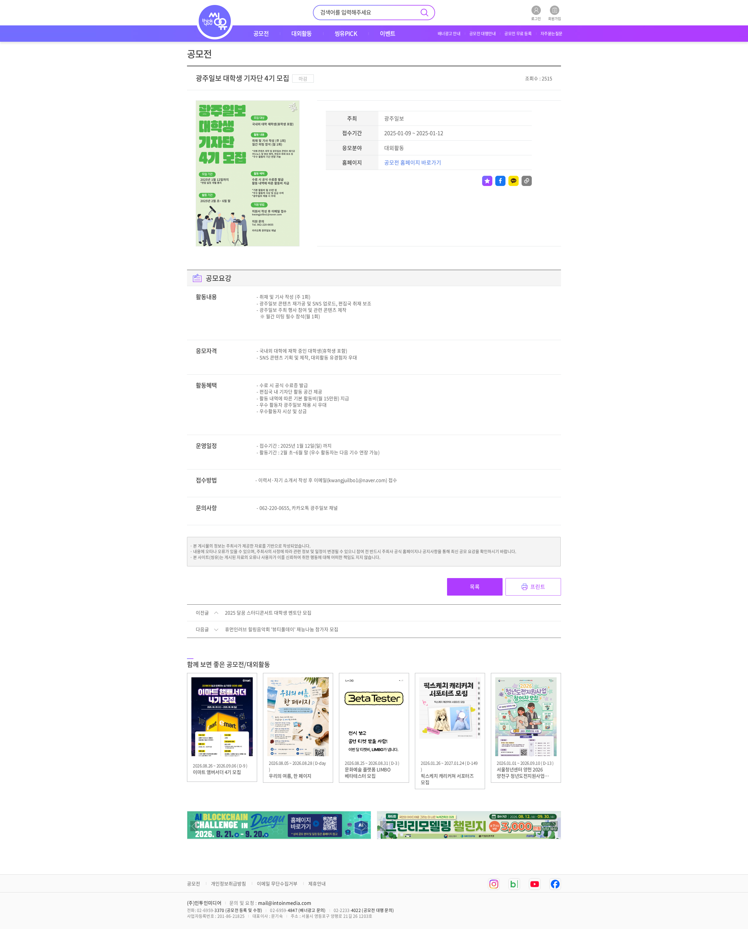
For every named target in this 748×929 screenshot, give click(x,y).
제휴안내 (317, 883)
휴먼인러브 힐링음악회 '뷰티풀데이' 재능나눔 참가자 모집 (281, 629)
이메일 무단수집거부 (277, 883)
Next (364, 826)
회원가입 (554, 18)
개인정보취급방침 (228, 883)
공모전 (193, 883)
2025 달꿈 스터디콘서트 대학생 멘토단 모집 (268, 612)
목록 (475, 587)
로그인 (536, 18)
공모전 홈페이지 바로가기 (412, 162)
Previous (194, 826)
